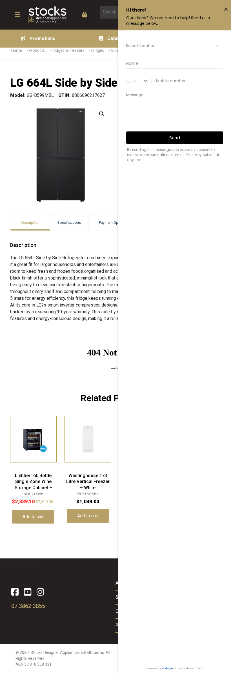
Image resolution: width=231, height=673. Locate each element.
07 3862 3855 (28, 606)
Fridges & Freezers (68, 50)
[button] (102, 114)
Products (37, 50)
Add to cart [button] (33, 516)
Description (30, 222)
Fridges (97, 50)
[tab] (30, 222)
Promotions (42, 38)
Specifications (69, 222)
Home (16, 50)
